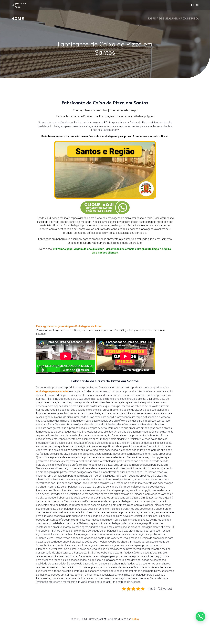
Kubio (135, 619)
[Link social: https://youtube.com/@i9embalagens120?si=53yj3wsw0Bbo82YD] (196, 5)
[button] (200, 616)
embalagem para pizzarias (52, 391)
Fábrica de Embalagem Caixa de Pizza (173, 18)
